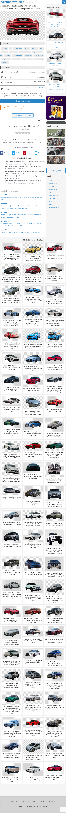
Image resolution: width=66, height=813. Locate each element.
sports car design (39, 59)
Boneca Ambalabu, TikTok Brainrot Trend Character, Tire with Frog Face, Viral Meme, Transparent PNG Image (21, 225)
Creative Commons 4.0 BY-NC (36, 88)
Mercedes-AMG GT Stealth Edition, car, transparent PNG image (56, 45)
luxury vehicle (16, 59)
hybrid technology (17, 55)
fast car (42, 48)
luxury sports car (6, 59)
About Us (43, 801)
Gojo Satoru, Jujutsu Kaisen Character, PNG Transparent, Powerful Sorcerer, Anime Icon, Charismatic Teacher (21, 207)
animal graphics (53, 183)
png (24, 59)
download (34, 48)
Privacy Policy (14, 801)
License (35, 801)
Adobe (50, 201)
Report (43, 120)
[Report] (39, 120)
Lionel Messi (52, 198)
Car (11, 48)
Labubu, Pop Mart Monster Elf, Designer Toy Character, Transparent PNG (21, 198)
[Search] (64, 2)
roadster (29, 59)
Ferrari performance (25, 52)
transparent (4, 62)
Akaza (50, 204)
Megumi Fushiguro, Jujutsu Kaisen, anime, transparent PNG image (21, 232)
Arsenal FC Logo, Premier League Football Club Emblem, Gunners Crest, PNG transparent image (21, 216)
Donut (50, 192)
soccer (51, 180)
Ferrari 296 (4, 52)
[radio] (16, 133)
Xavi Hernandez (53, 189)
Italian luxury (28, 55)
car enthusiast (18, 48)
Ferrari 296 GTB (13, 52)
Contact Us (52, 801)
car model (27, 48)
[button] (5, 153)
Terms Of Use (25, 801)
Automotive (4, 48)
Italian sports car (38, 55)
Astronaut (52, 186)
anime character (54, 195)
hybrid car (7, 55)
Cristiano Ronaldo (54, 208)
